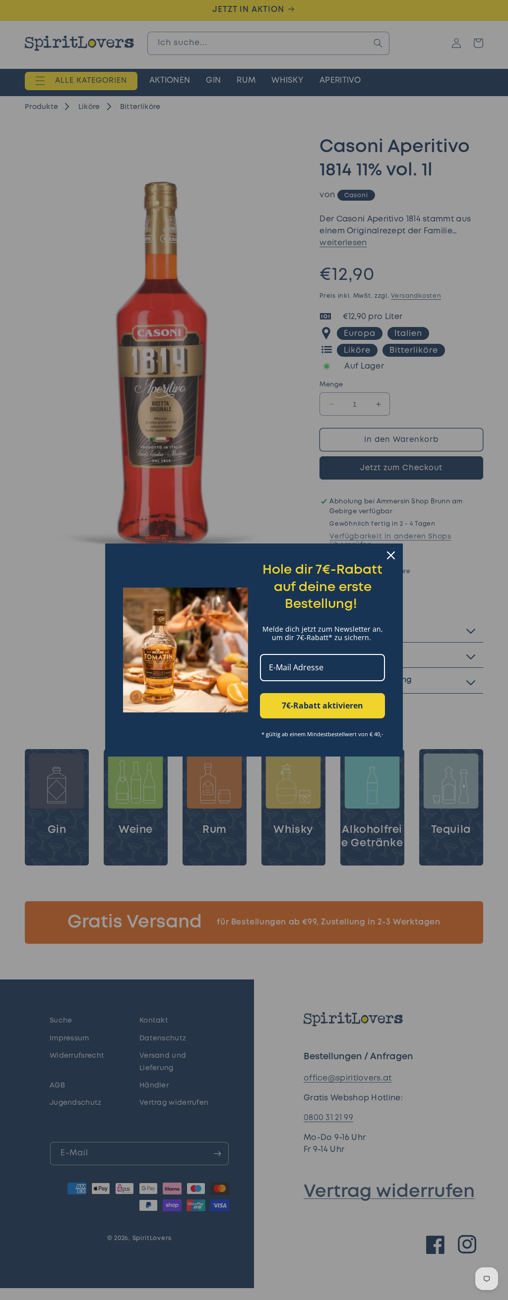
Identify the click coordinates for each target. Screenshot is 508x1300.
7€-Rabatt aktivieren (322, 705)
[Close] (391, 555)
